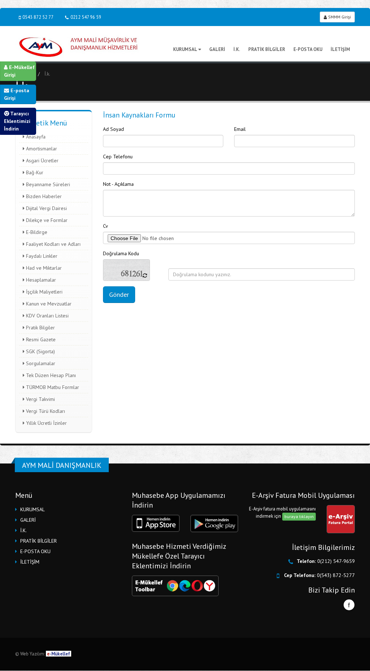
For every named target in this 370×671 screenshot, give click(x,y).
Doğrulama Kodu (121, 253)
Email (240, 129)
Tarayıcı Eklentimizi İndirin (17, 121)
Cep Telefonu (118, 156)
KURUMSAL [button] (32, 509)
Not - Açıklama (118, 184)
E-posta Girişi (16, 94)
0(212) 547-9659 (336, 561)
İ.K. (236, 49)
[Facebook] (349, 604)
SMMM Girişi (339, 17)
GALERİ (217, 49)
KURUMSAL (185, 49)
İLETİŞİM (340, 49)
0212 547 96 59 (85, 17)
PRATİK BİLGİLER (266, 49)
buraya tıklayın (299, 516)
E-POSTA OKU (307, 49)
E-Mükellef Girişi (19, 71)
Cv (105, 226)
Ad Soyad (113, 129)
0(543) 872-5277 (336, 575)
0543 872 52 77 (37, 17)
